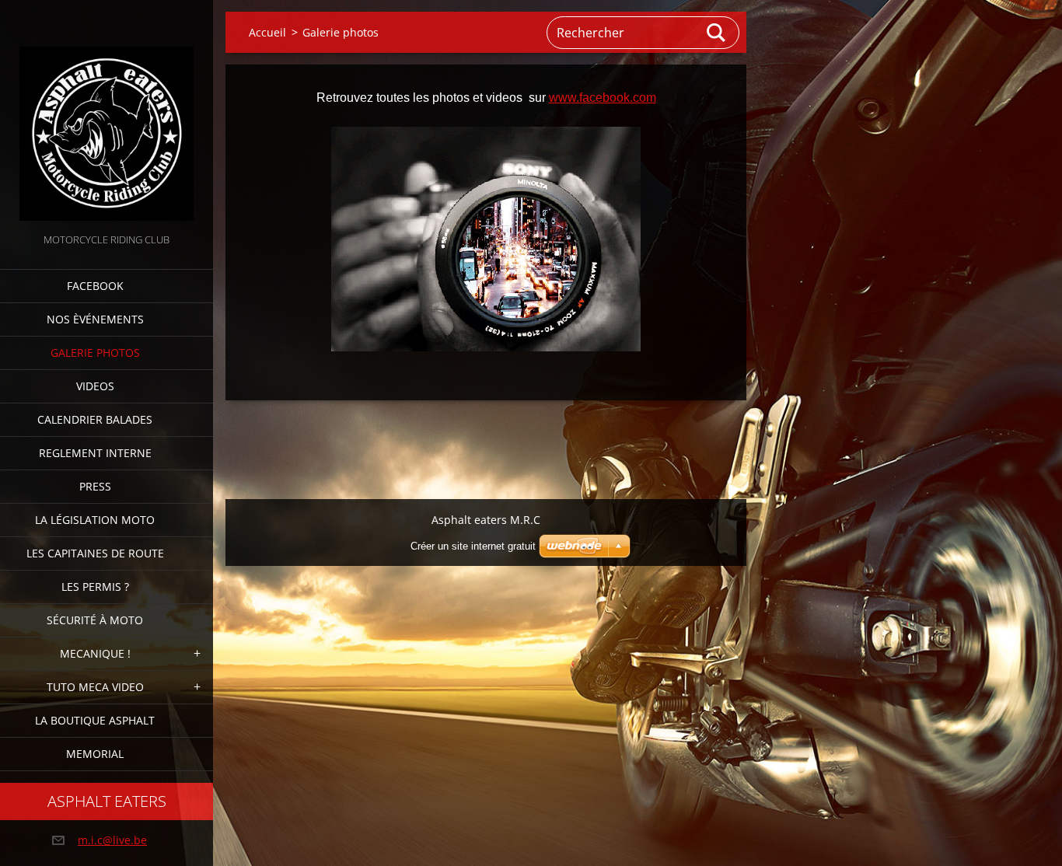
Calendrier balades (94, 419)
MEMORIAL (95, 753)
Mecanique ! (95, 653)
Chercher (717, 32)
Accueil (267, 32)
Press (95, 486)
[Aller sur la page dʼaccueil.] (106, 115)
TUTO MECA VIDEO (95, 686)
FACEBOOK (95, 285)
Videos (95, 386)
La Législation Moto (95, 519)
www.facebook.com (602, 97)
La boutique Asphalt (95, 720)
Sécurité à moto (95, 620)
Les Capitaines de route (95, 553)
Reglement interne (95, 452)
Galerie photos (95, 352)
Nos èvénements (95, 319)
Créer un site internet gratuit (473, 546)
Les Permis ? (95, 586)
